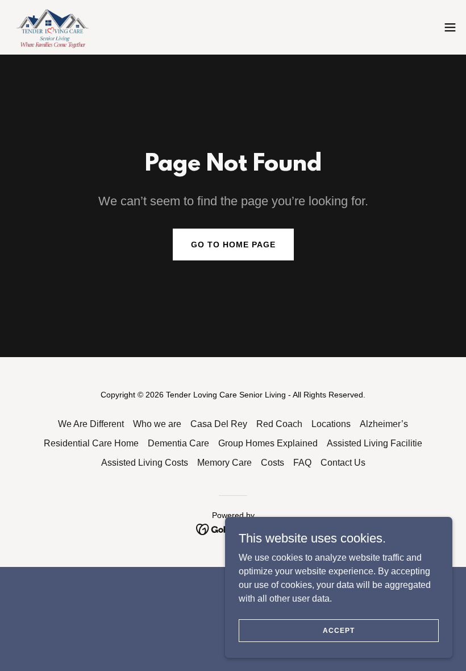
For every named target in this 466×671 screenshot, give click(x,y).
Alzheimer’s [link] (384, 424)
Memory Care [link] (224, 462)
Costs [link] (272, 462)
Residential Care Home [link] (91, 443)
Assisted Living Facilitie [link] (374, 443)
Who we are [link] (157, 424)
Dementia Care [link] (178, 443)
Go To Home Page (233, 244)
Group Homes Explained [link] (268, 443)
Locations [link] (331, 424)
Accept (339, 630)
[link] (53, 27)
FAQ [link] (302, 462)
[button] (450, 27)
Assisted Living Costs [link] (144, 462)
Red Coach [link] (279, 424)
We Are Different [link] (91, 424)
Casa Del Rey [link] (218, 424)
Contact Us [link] (343, 462)
